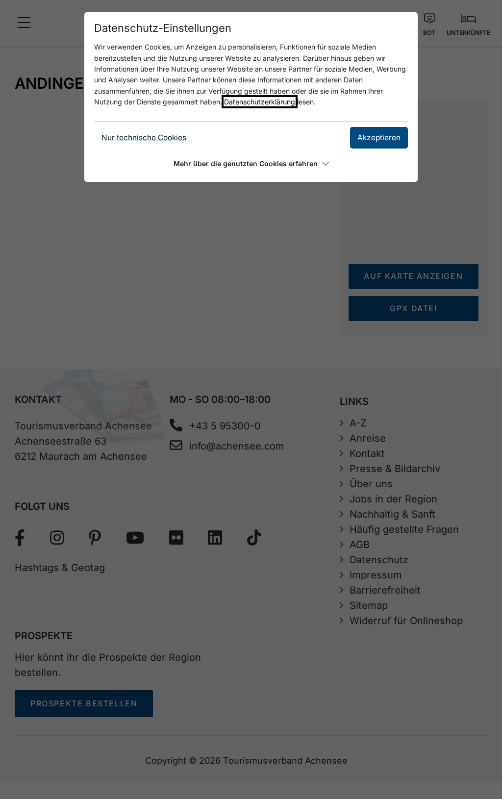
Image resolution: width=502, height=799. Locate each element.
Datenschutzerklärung (259, 102)
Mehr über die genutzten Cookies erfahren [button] (246, 163)
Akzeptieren (379, 137)
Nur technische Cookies (143, 137)
